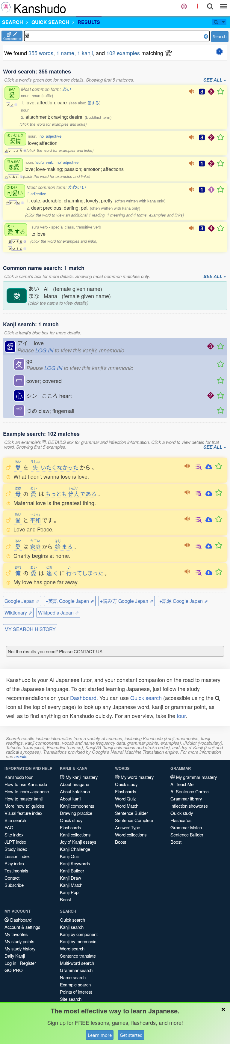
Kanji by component (79, 934)
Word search (72, 948)
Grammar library (186, 798)
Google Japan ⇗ (22, 600)
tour (181, 715)
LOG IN (44, 350)
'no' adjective (50, 136)
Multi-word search (77, 963)
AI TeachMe (181, 784)
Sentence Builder (131, 813)
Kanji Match (71, 885)
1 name (65, 53)
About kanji (70, 798)
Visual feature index (23, 813)
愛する (93, 103)
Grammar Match (186, 827)
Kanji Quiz (70, 856)
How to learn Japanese (26, 791)
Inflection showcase (189, 806)
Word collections (130, 834)
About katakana (75, 791)
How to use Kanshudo (25, 784)
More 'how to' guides (24, 806)
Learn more (100, 1035)
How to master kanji (23, 798)
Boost (65, 899)
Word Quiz (125, 798)
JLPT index (15, 842)
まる (63, 546)
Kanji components (77, 806)
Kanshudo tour (18, 777)
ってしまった (84, 573)
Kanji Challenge (75, 849)
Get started (131, 1035)
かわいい (77, 187)
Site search (15, 820)
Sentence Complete (134, 820)
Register (28, 963)
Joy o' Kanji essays (78, 842)
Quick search (146, 697)
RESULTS (89, 22)
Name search (73, 977)
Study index (15, 849)
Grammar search (76, 970)
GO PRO (13, 970)
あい (66, 89)
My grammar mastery (196, 777)
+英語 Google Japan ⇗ (70, 600)
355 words (40, 53)
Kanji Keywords (75, 863)
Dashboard (83, 697)
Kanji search (72, 927)
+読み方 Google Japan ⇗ (126, 600)
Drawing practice (76, 813)
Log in (10, 963)
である (88, 494)
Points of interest (76, 992)
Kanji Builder (72, 870)
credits (21, 756)
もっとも (56, 494)
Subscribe (14, 885)
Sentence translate (78, 956)
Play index (14, 863)
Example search (75, 984)
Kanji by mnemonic (78, 941)
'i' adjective (36, 193)
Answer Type (127, 827)
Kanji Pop (69, 892)
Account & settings (22, 927)
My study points (19, 941)
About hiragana (74, 784)
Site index (13, 834)
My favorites (16, 934)
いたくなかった (54, 467)
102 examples (123, 53)
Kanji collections (75, 834)
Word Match (126, 806)
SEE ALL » (214, 80)
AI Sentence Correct (190, 791)
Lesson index (17, 856)
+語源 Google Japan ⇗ (183, 600)
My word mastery (136, 777)
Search (220, 36)
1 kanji (85, 53)
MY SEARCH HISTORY (30, 629)
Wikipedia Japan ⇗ (58, 612)
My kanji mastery (81, 777)
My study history (19, 948)
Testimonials (16, 870)
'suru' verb (44, 162)
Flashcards (70, 827)
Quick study (71, 820)
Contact (11, 878)
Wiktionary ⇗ (18, 612)
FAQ (8, 827)
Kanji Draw (70, 878)
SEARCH (12, 22)
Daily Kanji (14, 956)
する (16, 229)
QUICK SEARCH (50, 22)
